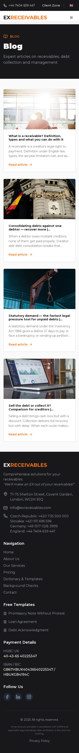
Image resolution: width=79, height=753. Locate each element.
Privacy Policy (39, 741)
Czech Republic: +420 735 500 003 (39, 516)
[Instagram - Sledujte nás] (29, 697)
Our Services (14, 566)
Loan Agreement (22, 622)
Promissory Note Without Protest (36, 613)
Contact (10, 592)
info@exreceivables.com (30, 508)
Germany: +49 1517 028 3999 (34, 526)
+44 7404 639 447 (21, 5)
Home (8, 552)
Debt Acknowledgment (28, 630)
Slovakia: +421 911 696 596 (31, 521)
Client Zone (51, 5)
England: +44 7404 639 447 (32, 531)
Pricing (9, 572)
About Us (11, 559)
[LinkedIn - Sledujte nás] (18, 697)
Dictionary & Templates (22, 579)
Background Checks (20, 586)
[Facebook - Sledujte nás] (7, 697)
